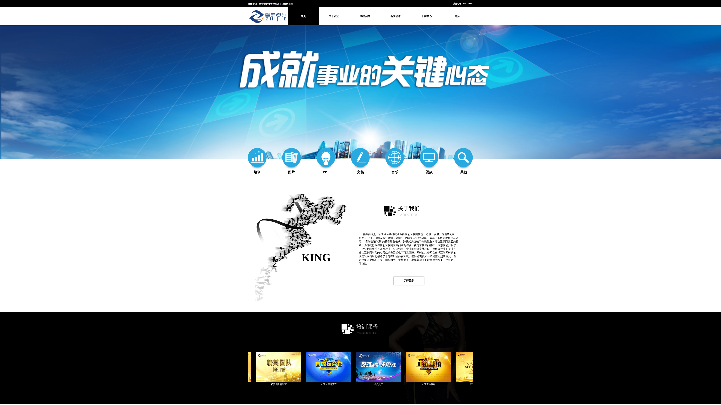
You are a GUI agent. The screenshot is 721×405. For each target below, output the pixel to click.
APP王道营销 (399, 384)
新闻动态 (395, 16)
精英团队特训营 (249, 384)
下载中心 (426, 16)
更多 (457, 16)
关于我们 (334, 16)
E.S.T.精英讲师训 (448, 384)
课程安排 (365, 16)
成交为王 (348, 384)
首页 (303, 16)
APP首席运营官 (299, 384)
